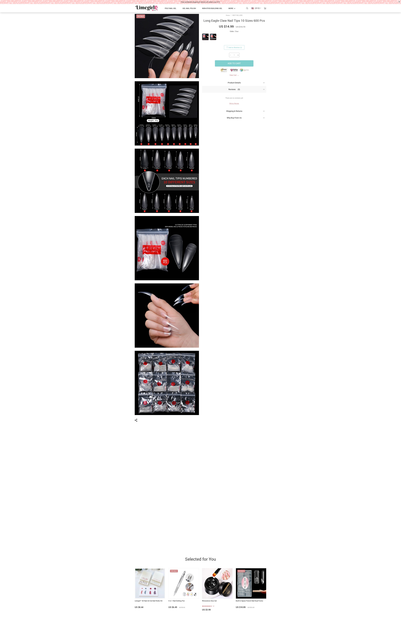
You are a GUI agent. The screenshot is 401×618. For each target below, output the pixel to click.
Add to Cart (234, 63)
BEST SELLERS (237, 15)
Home (228, 15)
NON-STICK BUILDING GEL (212, 8)
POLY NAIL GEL (170, 8)
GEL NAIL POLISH (189, 8)
